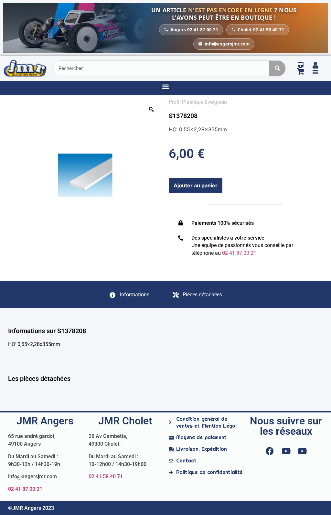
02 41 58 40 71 (106, 476)
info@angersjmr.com (227, 44)
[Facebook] (270, 451)
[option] (85, 175)
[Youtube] (286, 451)
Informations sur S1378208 (47, 331)
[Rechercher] (277, 68)
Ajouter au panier (196, 185)
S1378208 (183, 116)
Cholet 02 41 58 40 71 (261, 30)
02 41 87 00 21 (25, 489)
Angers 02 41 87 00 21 (194, 30)
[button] (165, 86)
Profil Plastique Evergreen (198, 102)
